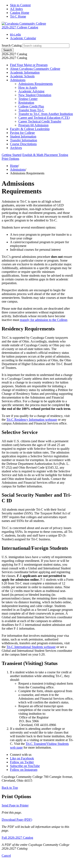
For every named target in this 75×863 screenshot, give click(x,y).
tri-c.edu (15, 34)
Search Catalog (12, 45)
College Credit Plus (31, 106)
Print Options (10, 158)
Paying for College (22, 132)
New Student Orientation (34, 95)
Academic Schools (22, 76)
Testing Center (28, 99)
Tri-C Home (18, 16)
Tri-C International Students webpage (31, 647)
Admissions (17, 80)
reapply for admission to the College (43, 320)
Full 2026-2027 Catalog (17, 837)
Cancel (6, 855)
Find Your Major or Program (29, 65)
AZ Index (16, 9)
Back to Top (10, 787)
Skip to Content (20, 5)
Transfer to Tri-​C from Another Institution (45, 114)
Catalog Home (19, 12)
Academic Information (25, 72)
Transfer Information (23, 140)
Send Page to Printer (15, 805)
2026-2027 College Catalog (20, 27)
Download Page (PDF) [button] (17, 819)
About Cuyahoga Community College (35, 68)
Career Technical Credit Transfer (39, 121)
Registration (26, 102)
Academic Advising (31, 91)
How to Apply (27, 87)
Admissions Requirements (35, 84)
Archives (16, 148)
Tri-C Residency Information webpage (31, 419)
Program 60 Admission (33, 125)
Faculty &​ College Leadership (30, 129)
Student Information (23, 136)
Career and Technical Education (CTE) (44, 117)
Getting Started (11, 155)
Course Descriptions (23, 144)
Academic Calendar (23, 38)
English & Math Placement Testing (45, 155)
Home (14, 165)
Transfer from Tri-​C (31, 110)
